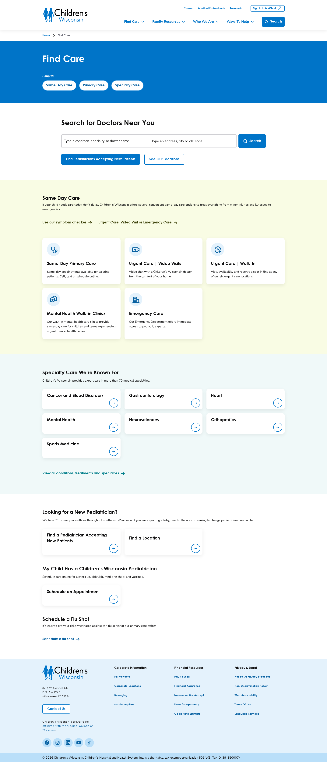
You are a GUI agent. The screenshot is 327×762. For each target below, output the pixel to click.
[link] (189, 8)
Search (255, 141)
